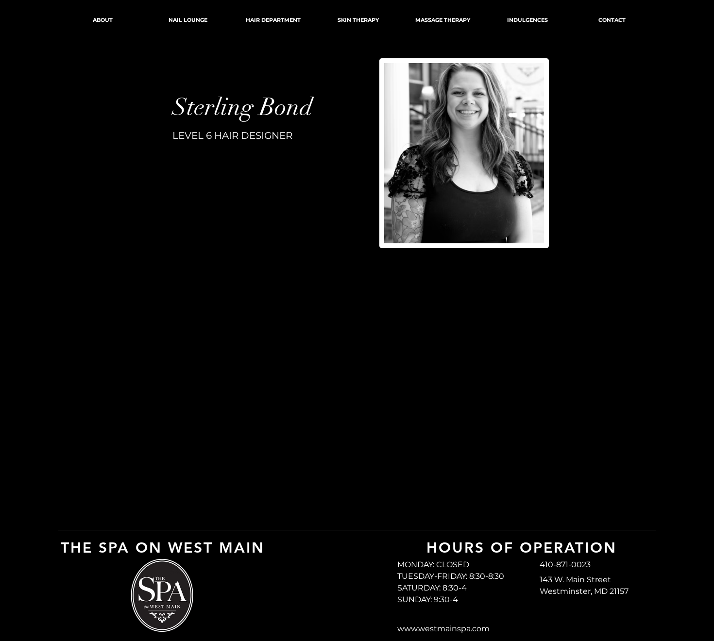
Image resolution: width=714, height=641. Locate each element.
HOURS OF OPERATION (521, 548)
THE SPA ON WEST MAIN (163, 548)
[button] (224, 59)
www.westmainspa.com (443, 628)
